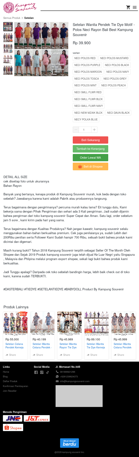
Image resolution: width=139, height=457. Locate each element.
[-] (36, 372)
